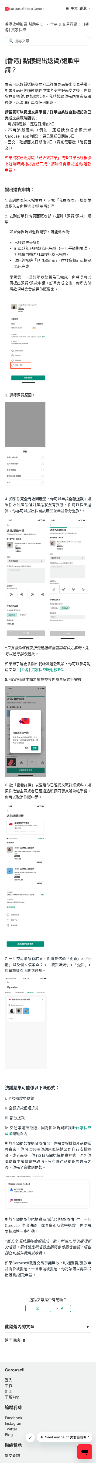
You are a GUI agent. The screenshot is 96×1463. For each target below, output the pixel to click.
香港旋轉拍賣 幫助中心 (24, 24)
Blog (9, 1434)
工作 (8, 1385)
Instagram (13, 1423)
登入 (8, 1380)
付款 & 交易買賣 (63, 24)
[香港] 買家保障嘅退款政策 (42, 669)
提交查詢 (12, 1455)
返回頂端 (13, 1340)
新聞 (8, 1391)
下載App (12, 1397)
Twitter (11, 1429)
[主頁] (25, 8)
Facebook (13, 1417)
